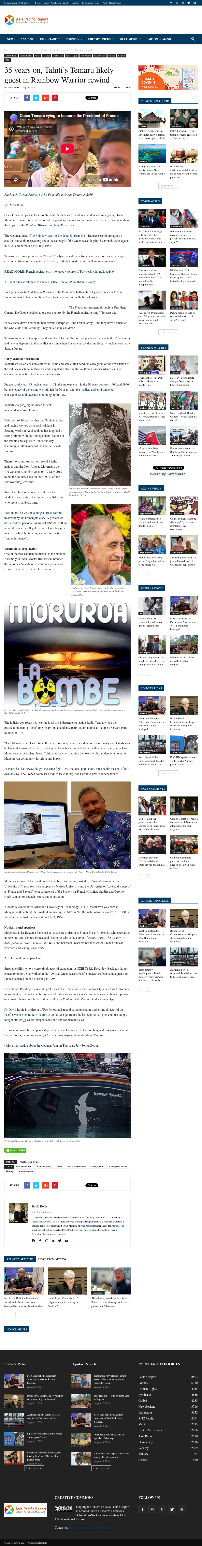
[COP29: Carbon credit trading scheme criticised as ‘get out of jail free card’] (184, 118)
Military (47, 55)
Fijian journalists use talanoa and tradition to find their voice (151, 522)
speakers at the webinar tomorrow (55, 881)
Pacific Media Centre (112, 2)
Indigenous (145, 1412)
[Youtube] (195, 2)
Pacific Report (71, 55)
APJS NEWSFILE (151, 488)
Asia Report (176, 126)
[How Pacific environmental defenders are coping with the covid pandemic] (184, 153)
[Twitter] (189, 2)
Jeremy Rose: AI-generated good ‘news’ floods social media (150, 622)
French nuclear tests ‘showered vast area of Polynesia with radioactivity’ (60, 271)
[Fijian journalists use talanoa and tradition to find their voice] (152, 505)
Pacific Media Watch (151, 1430)
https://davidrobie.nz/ (41, 1212)
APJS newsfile (146, 513)
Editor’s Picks (99, 39)
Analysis (27, 39)
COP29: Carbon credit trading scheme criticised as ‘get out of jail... (183, 134)
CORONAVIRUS (150, 201)
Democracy (145, 1442)
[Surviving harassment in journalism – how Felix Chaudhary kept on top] (184, 544)
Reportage (48, 39)
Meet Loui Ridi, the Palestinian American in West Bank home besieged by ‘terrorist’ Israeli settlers (23, 1302)
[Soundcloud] (54, 1240)
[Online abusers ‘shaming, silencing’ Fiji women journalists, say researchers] (184, 505)
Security (143, 1448)
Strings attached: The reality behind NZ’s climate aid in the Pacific (151, 170)
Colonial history (43, 1166)
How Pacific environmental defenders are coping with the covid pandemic (183, 172)
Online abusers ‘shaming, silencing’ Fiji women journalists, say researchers (183, 524)
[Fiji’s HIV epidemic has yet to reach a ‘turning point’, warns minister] (184, 744)
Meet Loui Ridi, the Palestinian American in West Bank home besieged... (183, 624)
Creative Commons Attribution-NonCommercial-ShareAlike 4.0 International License (90, 1515)
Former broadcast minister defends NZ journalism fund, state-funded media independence (150, 277)
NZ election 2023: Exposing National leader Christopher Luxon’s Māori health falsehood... (183, 275)
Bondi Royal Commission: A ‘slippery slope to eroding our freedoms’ (63, 1302)
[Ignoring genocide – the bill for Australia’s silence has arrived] (152, 400)
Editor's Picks (11, 55)
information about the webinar (32, 1045)
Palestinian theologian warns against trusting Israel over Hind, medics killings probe (44, 1456)
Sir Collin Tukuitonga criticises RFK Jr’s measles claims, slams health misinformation (150, 237)
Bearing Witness (178, 443)
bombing (43, 225)
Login (38, 2)
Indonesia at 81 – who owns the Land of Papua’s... (182, 661)
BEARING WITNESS (153, 347)
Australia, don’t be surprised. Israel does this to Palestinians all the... (151, 760)
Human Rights (26, 55)
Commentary (98, 1292)
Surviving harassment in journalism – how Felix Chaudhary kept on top (183, 561)
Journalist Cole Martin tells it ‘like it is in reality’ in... (150, 381)
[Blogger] (35, 1240)
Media (142, 1424)
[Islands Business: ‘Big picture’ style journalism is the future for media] (152, 544)
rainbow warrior (26, 1171)
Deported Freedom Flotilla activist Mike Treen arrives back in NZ (151, 861)
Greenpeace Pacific (118, 1166)
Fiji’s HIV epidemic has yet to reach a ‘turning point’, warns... (182, 760)
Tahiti (8, 60)
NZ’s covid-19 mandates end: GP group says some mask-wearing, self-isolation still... (151, 318)
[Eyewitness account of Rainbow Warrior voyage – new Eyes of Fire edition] (184, 435)
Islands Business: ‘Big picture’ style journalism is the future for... (151, 561)
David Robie (13, 87)
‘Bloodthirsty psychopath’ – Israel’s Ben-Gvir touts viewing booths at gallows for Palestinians (110, 1302)
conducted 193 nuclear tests (31, 384)
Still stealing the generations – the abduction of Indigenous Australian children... (151, 824)
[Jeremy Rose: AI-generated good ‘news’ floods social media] (152, 605)
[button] (193, 39)
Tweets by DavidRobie (167, 474)
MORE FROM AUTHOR (52, 1259)
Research (121, 55)
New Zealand (86, 55)
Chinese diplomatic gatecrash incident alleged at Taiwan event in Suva (182, 863)
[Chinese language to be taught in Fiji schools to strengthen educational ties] (152, 644)
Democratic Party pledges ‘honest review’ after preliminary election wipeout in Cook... (110, 1379)
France (58, 1166)
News (11, 39)
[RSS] (183, 2)
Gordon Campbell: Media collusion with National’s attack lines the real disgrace (184, 824)
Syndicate (144, 1394)
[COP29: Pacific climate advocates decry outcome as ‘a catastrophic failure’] (152, 118)
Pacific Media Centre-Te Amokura (25, 1014)
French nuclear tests (76, 1166)
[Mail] (177, 2)
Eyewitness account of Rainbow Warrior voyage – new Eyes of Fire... (183, 452)
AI (141, 613)
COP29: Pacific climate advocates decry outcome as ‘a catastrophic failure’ (152, 134)
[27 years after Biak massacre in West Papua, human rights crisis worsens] (152, 435)
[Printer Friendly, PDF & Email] (15, 1150)
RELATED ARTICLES (20, 1259)
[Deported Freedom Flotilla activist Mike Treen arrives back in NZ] (152, 844)
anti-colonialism (23, 1166)
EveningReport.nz (90, 2)
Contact (75, 2)
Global (143, 852)
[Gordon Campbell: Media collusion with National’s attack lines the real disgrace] (184, 805)
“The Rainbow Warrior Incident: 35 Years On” (57, 235)
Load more (167, 186)
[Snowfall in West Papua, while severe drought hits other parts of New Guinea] (81, 1458)
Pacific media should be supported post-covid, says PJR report (182, 316)
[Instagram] (48, 1240)
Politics (112, 55)
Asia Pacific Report (89, 1225)
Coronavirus (145, 226)
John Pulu (51, 292)
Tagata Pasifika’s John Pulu (36, 194)
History (9, 1171)
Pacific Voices (99, 55)
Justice (37, 55)
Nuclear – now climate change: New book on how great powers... (182, 381)
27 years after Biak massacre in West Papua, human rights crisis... (151, 452)
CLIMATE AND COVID (155, 101)
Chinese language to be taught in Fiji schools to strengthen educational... (151, 661)
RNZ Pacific (146, 1418)
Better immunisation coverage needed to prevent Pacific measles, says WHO (182, 237)
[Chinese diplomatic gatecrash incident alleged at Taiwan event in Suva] (184, 844)
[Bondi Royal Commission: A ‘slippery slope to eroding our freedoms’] (67, 1281)
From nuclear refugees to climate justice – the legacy (52, 282)
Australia (144, 813)
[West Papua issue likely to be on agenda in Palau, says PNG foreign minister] (81, 1440)
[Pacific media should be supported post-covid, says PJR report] (184, 300)
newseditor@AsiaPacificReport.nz (90, 1527)
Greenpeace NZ (97, 1166)
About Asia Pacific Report (56, 2)
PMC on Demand (159, 39)
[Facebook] (171, 2)
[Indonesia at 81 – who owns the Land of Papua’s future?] (184, 644)
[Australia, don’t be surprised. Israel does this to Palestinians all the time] (152, 744)
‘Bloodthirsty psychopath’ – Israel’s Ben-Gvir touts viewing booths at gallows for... (151, 975)
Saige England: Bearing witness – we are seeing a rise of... (183, 416)
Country (72, 39)
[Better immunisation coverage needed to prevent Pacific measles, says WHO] (184, 218)
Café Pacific (69, 1229)
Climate (143, 126)
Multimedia (129, 39)
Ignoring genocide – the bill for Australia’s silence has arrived (151, 416)
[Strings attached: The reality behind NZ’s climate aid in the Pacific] (152, 153)
